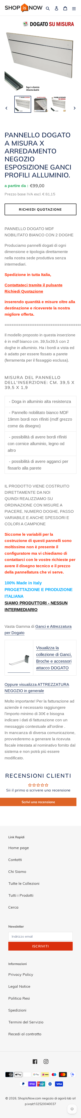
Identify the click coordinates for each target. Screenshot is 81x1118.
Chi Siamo (17, 871)
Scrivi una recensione (38, 802)
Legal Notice (19, 986)
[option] (23, 104)
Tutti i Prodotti (20, 895)
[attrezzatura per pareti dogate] (19, 670)
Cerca (13, 907)
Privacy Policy (20, 974)
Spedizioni (17, 1010)
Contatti (15, 859)
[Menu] (74, 8)
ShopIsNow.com (29, 1098)
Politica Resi (19, 998)
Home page (18, 847)
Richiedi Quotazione (40, 209)
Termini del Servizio (25, 1022)
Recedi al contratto (24, 1034)
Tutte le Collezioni (23, 883)
